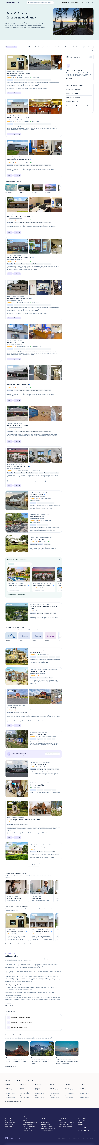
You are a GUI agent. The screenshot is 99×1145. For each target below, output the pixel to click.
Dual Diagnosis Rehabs (46, 1126)
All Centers (8, 8)
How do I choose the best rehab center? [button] (77, 105)
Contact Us (80, 1124)
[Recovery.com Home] (12, 2)
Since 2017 (85, 72)
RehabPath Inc (68, 1138)
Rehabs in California (10, 1120)
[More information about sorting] (93, 50)
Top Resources (63, 1116)
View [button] (9, 92)
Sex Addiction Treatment (47, 1130)
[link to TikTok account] (88, 1130)
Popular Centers (27, 1116)
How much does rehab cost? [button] (74, 93)
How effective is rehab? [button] (72, 101)
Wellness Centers (27, 1128)
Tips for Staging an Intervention (66, 1124)
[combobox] (40, 2)
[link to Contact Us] (78, 1130)
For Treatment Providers (84, 1116)
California (17, 564)
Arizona (8, 1058)
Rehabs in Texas (9, 1124)
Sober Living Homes (28, 1124)
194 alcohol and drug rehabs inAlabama (15, 23)
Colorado (34, 1058)
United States (14, 8)
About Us (80, 1122)
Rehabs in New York (10, 1122)
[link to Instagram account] (91, 1130)
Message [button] (18, 92)
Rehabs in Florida (9, 1118)
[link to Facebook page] (95, 1130)
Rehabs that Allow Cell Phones (30, 1132)
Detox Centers (26, 1120)
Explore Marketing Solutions (84, 1120)
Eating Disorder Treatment (47, 1118)
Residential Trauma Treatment (48, 1128)
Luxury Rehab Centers (28, 1118)
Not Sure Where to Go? (11, 1116)
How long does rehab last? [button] (73, 97)
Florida (23, 564)
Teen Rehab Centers (45, 1124)
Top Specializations (46, 1116)
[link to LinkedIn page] (81, 1130)
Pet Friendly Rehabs (27, 1130)
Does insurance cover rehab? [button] (73, 89)
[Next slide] (59, 62)
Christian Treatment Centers (48, 1132)
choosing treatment (29, 966)
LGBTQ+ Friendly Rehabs (29, 1126)
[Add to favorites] (59, 56)
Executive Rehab (45, 1122)
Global (29, 564)
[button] (86, 50)
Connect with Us (82, 1127)
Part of (14, 75)
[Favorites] (92, 2)
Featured (10, 564)
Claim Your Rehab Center (84, 1118)
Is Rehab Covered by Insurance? (66, 1122)
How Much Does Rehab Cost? (66, 1126)
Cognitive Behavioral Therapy (30, 1122)
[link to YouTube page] (85, 1130)
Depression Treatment (46, 1120)
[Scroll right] (92, 47)
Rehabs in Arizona (9, 1126)
